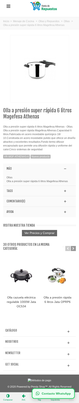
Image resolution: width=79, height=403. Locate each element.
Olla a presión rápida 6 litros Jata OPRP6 (57, 300)
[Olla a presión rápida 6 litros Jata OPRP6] (58, 275)
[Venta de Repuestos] (44, 6)
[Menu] (8, 6)
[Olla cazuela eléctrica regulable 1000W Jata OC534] (21, 275)
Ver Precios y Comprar (39, 233)
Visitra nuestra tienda (19, 225)
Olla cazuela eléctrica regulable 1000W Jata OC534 (21, 302)
